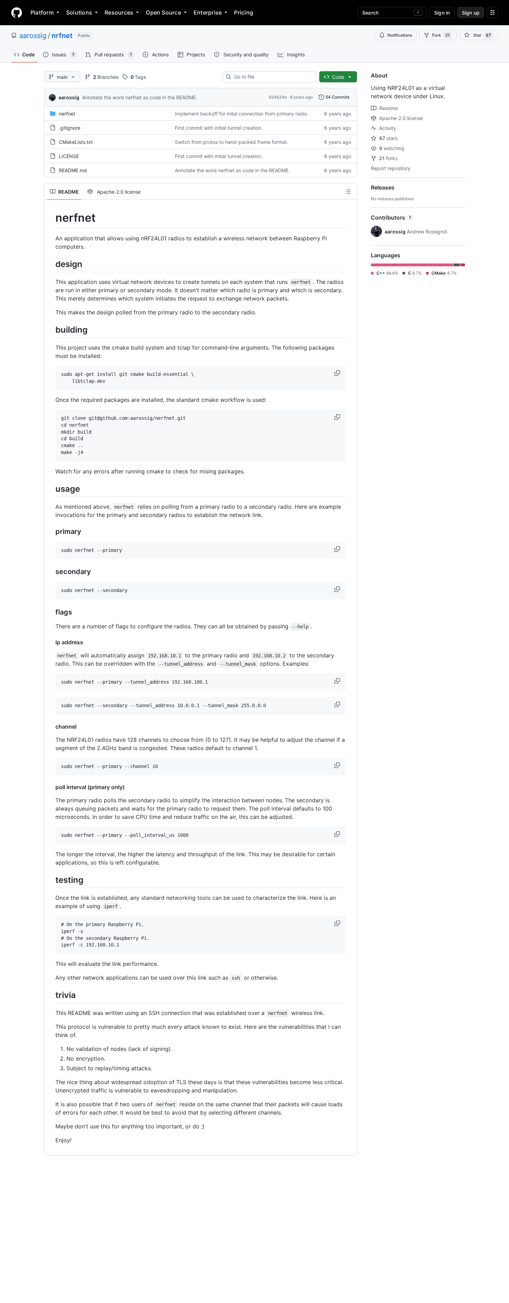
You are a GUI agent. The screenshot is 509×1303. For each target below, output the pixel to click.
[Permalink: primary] (50, 531)
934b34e (278, 97)
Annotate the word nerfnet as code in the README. (139, 97)
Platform (42, 12)
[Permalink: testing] (50, 880)
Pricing (243, 12)
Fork (441, 35)
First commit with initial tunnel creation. (218, 128)
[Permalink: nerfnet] (50, 218)
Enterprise (208, 12)
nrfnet (62, 35)
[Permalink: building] (50, 329)
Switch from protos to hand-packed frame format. (231, 142)
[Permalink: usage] (50, 488)
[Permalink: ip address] (50, 642)
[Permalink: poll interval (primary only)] (50, 787)
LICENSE (69, 156)
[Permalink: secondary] (50, 572)
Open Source (163, 12)
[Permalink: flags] (50, 612)
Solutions (79, 12)
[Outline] (348, 191)
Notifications (399, 35)
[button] (338, 373)
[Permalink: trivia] (50, 995)
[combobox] (272, 77)
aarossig (32, 35)
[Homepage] (16, 12)
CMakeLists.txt (76, 142)
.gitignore (69, 128)
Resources (119, 12)
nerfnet (67, 114)
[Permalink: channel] (50, 726)
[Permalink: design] (50, 264)
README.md (73, 170)
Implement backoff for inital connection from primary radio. (241, 114)
